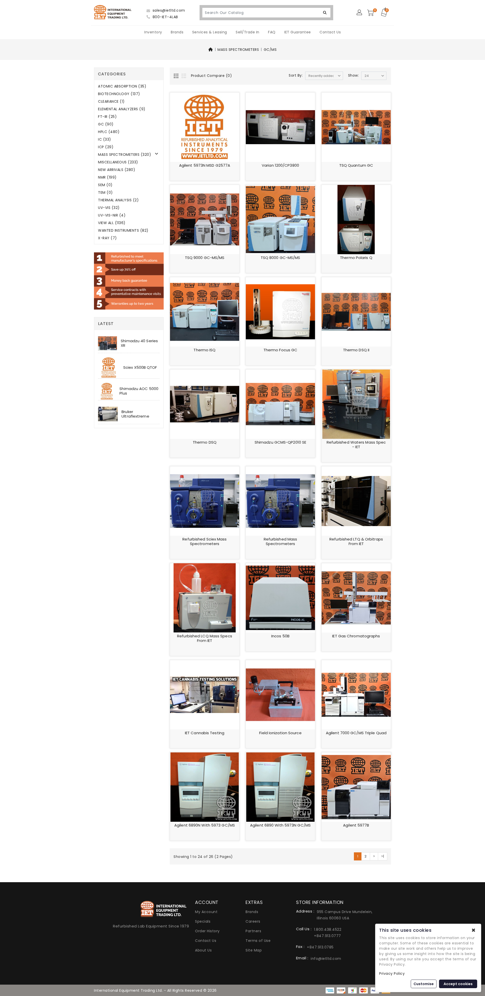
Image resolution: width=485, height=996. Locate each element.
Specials (202, 921)
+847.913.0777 (327, 935)
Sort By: (296, 75)
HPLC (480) (108, 131)
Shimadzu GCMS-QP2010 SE (280, 442)
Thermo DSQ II (356, 350)
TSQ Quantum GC (356, 165)
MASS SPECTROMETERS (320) (124, 154)
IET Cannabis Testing (204, 732)
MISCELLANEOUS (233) (118, 162)
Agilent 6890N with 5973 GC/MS (204, 825)
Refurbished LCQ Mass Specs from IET (204, 638)
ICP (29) (105, 147)
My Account (206, 911)
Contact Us (330, 32)
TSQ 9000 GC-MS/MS (205, 257)
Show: (353, 75)
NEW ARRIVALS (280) (116, 169)
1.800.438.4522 (327, 929)
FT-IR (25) (107, 116)
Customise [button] (424, 983)
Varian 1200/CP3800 (280, 165)
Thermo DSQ (204, 442)
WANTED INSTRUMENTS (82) (123, 230)
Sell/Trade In (247, 32)
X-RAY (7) (107, 238)
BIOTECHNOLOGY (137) (119, 94)
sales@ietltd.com (168, 10)
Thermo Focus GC (280, 350)
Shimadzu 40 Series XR (139, 343)
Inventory (153, 32)
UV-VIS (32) (109, 207)
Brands (177, 32)
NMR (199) (107, 177)
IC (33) (104, 139)
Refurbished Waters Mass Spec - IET (356, 444)
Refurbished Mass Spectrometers (280, 541)
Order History (207, 931)
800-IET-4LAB (164, 16)
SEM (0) (105, 185)
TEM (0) (105, 192)
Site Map (254, 950)
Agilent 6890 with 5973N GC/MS (280, 825)
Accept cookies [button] (458, 983)
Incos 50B (280, 636)
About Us (203, 950)
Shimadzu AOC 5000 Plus (138, 391)
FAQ (272, 32)
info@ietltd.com (326, 958)
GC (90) (106, 124)
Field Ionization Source (280, 732)
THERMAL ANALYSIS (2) (118, 200)
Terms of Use (258, 940)
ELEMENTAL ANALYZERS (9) (122, 109)
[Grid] (176, 76)
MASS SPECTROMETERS (238, 49)
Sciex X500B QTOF (140, 367)
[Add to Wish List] (232, 99)
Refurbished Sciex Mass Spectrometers (204, 541)
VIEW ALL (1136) (112, 223)
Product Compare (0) (211, 75)
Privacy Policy (392, 973)
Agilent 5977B (356, 825)
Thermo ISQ (204, 350)
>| (382, 856)
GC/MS (270, 49)
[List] (184, 76)
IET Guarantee (297, 32)
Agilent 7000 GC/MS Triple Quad (356, 732)
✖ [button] (473, 930)
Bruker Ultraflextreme (135, 414)
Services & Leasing (209, 32)
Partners (253, 931)
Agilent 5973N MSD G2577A (204, 165)
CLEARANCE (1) (111, 101)
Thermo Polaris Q (356, 257)
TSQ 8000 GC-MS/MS (280, 257)
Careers (253, 921)
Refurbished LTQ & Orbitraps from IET (356, 541)
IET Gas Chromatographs (356, 636)
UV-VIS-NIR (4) (112, 215)
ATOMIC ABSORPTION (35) (122, 86)
